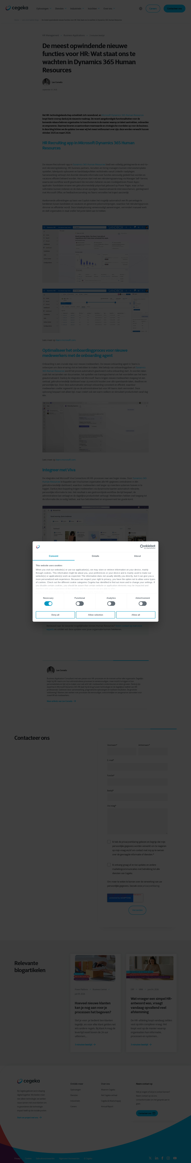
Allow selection (95, 615)
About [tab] (137, 556)
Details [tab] (95, 556)
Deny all (55, 615)
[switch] (80, 603)
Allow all (136, 615)
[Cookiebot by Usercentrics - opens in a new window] (143, 546)
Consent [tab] (53, 556)
